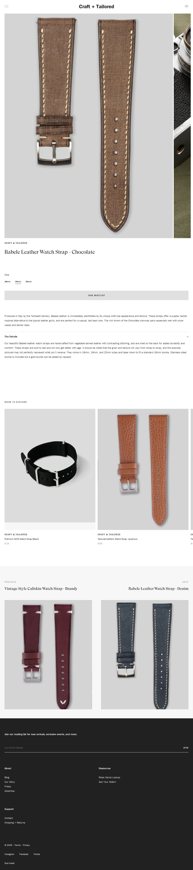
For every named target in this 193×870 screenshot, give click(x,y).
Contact (9, 818)
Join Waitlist (96, 295)
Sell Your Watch (107, 782)
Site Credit (10, 863)
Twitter (37, 854)
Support (9, 809)
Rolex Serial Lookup (109, 777)
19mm (18, 281)
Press (8, 786)
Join (185, 747)
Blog (7, 777)
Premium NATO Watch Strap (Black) (22, 538)
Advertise (10, 791)
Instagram (10, 854)
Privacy (26, 845)
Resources (104, 768)
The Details (11, 336)
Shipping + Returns (15, 822)
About (8, 768)
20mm (29, 281)
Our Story (10, 782)
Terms (18, 845)
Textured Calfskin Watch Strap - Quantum (118, 538)
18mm (8, 281)
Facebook (24, 854)
